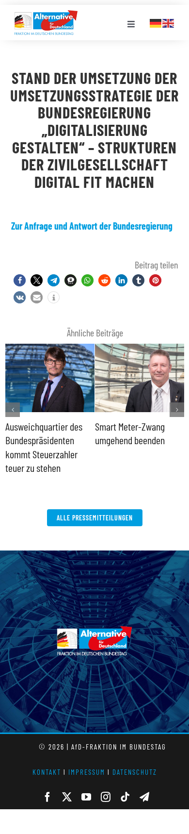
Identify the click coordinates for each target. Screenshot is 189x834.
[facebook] (47, 797)
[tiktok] (125, 797)
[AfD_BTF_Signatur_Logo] (46, 15)
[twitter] (67, 797)
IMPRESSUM (86, 771)
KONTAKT (46, 771)
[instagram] (105, 797)
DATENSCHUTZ (134, 771)
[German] (156, 22)
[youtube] (86, 797)
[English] (168, 22)
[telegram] (144, 797)
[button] (20, 280)
